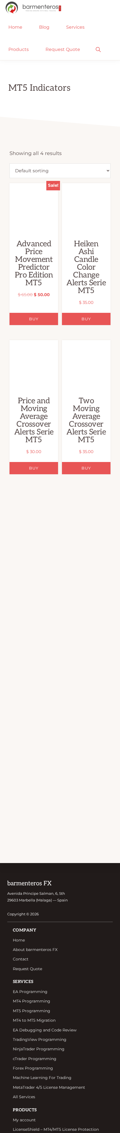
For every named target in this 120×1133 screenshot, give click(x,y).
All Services (24, 1096)
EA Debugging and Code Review (44, 1030)
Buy (34, 318)
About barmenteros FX (35, 949)
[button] (98, 49)
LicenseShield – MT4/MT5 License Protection (56, 1129)
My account (24, 1119)
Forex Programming (33, 1068)
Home (19, 940)
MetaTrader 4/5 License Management (49, 1087)
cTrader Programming (34, 1058)
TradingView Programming (39, 1039)
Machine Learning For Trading (42, 1077)
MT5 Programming (31, 1010)
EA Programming (30, 991)
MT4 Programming (31, 1001)
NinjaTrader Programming (38, 1048)
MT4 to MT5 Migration (34, 1020)
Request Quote (27, 968)
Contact (20, 959)
